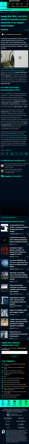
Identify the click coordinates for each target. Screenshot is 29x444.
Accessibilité (9, 411)
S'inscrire (14, 356)
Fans (3, 405)
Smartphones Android (14, 234)
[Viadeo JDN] (7, 427)
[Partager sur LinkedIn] (12, 153)
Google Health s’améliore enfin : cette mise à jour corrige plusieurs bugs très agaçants (18, 300)
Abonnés (14, 405)
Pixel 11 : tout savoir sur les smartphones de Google (14, 368)
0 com (24, 30)
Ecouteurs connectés (17, 9)
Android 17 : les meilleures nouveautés (13, 371)
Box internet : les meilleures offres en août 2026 (15, 386)
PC (8, 6)
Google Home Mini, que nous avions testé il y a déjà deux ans (13, 69)
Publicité (4, 410)
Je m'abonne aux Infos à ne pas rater (13, 34)
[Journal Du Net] (7, 421)
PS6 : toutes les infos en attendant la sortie (14, 378)
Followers (8, 405)
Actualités (12, 256)
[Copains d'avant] (21, 424)
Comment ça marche (14, 269)
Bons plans (12, 328)
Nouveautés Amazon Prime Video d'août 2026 (15, 384)
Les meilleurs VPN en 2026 (10, 397)
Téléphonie (3, 6)
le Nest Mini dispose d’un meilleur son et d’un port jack (14, 137)
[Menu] (1, 1)
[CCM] (21, 418)
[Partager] (27, 29)
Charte (25, 410)
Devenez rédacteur (17, 409)
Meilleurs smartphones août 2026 (12, 395)
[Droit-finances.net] (7, 424)
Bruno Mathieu (4, 29)
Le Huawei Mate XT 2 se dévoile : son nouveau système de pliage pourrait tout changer (19, 228)
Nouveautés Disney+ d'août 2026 (12, 382)
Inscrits (20, 405)
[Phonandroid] (3, 432)
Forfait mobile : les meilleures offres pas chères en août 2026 (15, 392)
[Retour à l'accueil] (14, 1)
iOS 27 (5, 376)
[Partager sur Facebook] (7, 153)
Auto (17, 6)
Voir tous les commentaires (8, 217)
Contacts (24, 409)
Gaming (13, 6)
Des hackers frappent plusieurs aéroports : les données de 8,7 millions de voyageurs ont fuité (18, 251)
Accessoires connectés (14, 12)
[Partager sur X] (3, 153)
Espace (21, 6)
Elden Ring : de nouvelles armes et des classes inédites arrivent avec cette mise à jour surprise (19, 276)
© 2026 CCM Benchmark (17, 411)
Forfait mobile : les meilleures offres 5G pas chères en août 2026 (14, 389)
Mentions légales (9, 410)
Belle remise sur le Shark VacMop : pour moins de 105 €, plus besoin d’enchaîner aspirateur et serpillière (19, 322)
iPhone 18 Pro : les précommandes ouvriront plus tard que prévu (19, 334)
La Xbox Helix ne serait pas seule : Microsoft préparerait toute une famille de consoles (18, 239)
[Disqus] (14, 197)
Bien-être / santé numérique (16, 306)
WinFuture (8, 150)
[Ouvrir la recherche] (27, 1)
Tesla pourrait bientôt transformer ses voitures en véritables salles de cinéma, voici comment (18, 288)
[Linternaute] (21, 421)
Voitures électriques (14, 294)
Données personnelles (19, 410)
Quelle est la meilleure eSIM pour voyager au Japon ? (18, 311)
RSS (26, 405)
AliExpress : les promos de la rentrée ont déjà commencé (14, 364)
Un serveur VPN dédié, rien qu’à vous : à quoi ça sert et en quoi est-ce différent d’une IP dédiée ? (19, 263)
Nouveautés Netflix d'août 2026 (11, 380)
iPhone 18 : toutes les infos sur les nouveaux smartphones (14, 373)
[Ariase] (21, 427)
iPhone (11, 338)
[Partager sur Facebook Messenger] (17, 153)
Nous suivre (26, 153)
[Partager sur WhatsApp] (21, 153)
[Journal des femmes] (7, 418)
